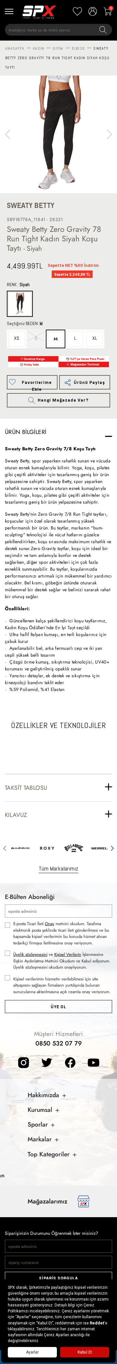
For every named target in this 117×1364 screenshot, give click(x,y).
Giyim (58, 48)
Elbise (78, 48)
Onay (49, 924)
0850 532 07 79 (58, 1043)
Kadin (38, 48)
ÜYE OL (58, 1007)
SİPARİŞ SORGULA (58, 1278)
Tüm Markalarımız (58, 868)
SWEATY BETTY (30, 205)
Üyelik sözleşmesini (30, 954)
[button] (109, 134)
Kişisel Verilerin (67, 954)
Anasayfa (14, 48)
